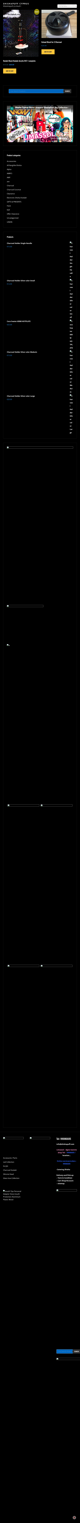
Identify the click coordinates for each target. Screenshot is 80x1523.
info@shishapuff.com (65, 1144)
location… (66, 1155)
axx (8, 181)
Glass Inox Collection (11, 1178)
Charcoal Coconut (14, 189)
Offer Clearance (13, 214)
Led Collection (8, 1162)
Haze (9, 206)
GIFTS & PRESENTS (14, 202)
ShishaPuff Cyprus (16, 4)
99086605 (65, 1139)
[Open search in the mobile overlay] (40, 91)
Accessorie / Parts (10, 1158)
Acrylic (5, 1166)
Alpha (9, 169)
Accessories (11, 161)
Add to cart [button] (9, 71)
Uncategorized (12, 218)
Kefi (8, 210)
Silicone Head (8, 1174)
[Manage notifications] (74, 1517)
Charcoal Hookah (10, 1170)
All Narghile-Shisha (14, 165)
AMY (8, 177)
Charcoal (10, 185)
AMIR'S (9, 173)
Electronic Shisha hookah (17, 198)
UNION (9, 222)
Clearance (11, 194)
